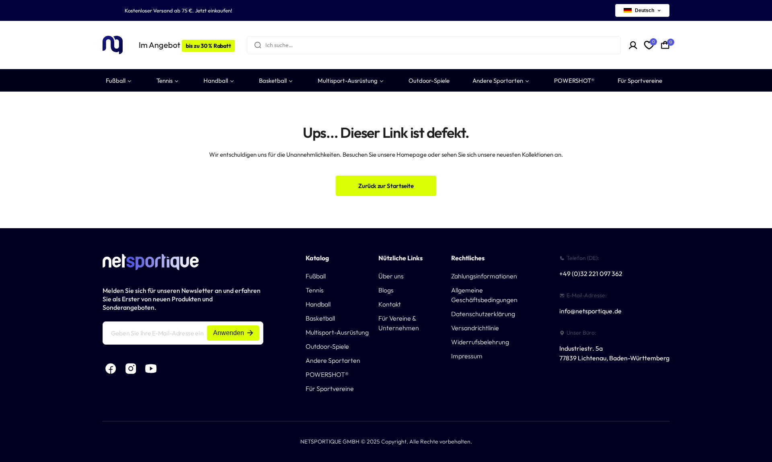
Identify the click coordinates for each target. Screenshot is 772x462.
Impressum (466, 356)
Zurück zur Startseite (385, 186)
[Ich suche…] (258, 45)
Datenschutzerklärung (483, 314)
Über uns (391, 276)
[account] (633, 45)
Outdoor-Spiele (327, 346)
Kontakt (389, 304)
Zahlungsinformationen (484, 276)
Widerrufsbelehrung (480, 342)
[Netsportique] (113, 45)
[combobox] (434, 45)
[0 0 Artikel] (665, 45)
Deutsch (644, 10)
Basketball (320, 318)
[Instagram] (131, 369)
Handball (318, 304)
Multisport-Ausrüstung (337, 332)
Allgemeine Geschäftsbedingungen (484, 295)
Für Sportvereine (330, 388)
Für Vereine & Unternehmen (398, 323)
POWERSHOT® (327, 374)
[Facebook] (111, 369)
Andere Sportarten (333, 360)
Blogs (386, 290)
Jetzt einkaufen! (213, 10)
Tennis (315, 290)
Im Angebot (185, 45)
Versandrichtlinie (475, 328)
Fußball (316, 276)
